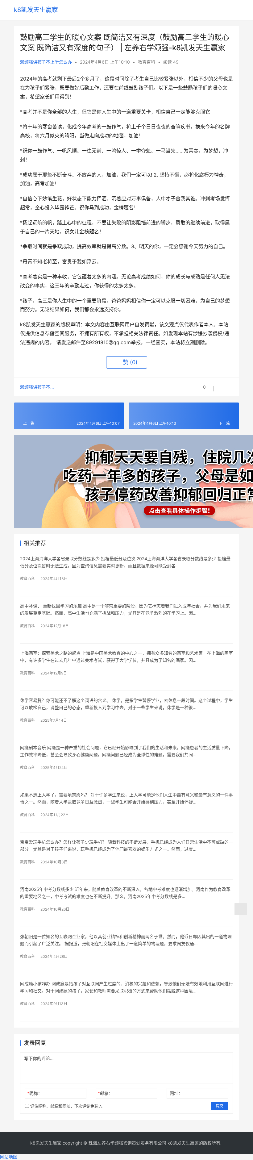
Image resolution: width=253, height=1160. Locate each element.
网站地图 (8, 1156)
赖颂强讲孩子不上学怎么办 (46, 62)
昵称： (34, 1093)
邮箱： (105, 1093)
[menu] (235, 10)
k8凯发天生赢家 (36, 10)
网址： (176, 1093)
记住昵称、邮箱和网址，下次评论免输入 (65, 1106)
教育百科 (146, 62)
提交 (219, 1106)
